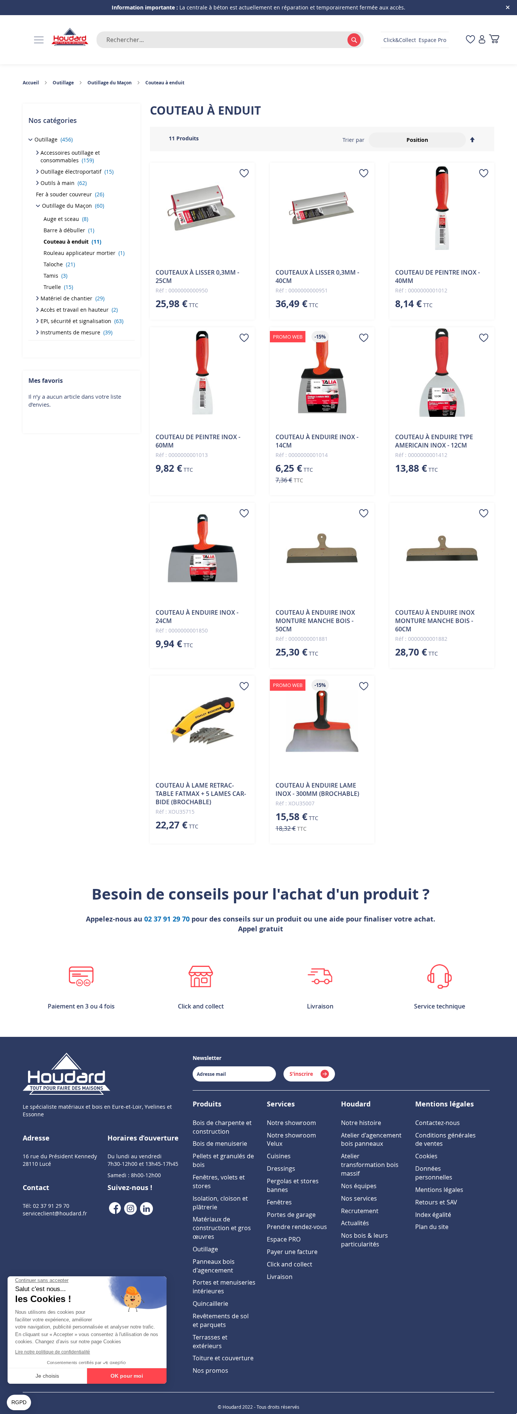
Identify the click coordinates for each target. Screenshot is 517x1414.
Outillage (53, 139)
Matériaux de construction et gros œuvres (222, 1228)
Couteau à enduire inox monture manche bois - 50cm (315, 620)
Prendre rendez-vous (297, 1227)
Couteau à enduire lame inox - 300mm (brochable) (317, 789)
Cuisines (279, 1156)
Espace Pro (432, 40)
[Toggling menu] (39, 40)
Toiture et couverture (223, 1358)
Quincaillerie (210, 1303)
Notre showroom (291, 1123)
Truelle (58, 287)
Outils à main (63, 182)
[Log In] (482, 40)
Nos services (359, 1198)
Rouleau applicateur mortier (84, 252)
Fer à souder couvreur (70, 194)
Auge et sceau (66, 218)
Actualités (355, 1223)
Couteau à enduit (72, 241)
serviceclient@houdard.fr (55, 1213)
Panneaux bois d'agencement (214, 1265)
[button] (244, 173)
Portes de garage (291, 1214)
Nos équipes (359, 1186)
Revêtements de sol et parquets (221, 1320)
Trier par (353, 139)
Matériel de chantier (72, 298)
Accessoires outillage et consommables (70, 156)
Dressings (281, 1168)
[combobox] (230, 39)
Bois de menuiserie (220, 1143)
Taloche (59, 264)
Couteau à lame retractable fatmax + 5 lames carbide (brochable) (201, 793)
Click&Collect (399, 40)
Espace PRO (284, 1239)
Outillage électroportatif (77, 171)
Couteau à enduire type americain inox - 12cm (434, 441)
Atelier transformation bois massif (370, 1165)
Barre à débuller (69, 230)
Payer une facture (292, 1252)
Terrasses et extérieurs (210, 1341)
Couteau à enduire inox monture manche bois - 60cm (435, 620)
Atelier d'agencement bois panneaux (371, 1139)
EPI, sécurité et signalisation (81, 321)
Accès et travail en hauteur (79, 309)
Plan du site (431, 1227)
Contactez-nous (437, 1123)
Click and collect (289, 1264)
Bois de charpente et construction (222, 1127)
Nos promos (210, 1370)
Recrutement (359, 1211)
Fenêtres (279, 1202)
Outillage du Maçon (73, 205)
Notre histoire (361, 1123)
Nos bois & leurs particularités (364, 1239)
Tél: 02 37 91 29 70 (46, 1205)
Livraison (280, 1277)
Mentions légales (439, 1190)
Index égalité (433, 1214)
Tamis (55, 275)
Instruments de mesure (76, 332)
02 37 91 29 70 (167, 919)
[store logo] (70, 37)
